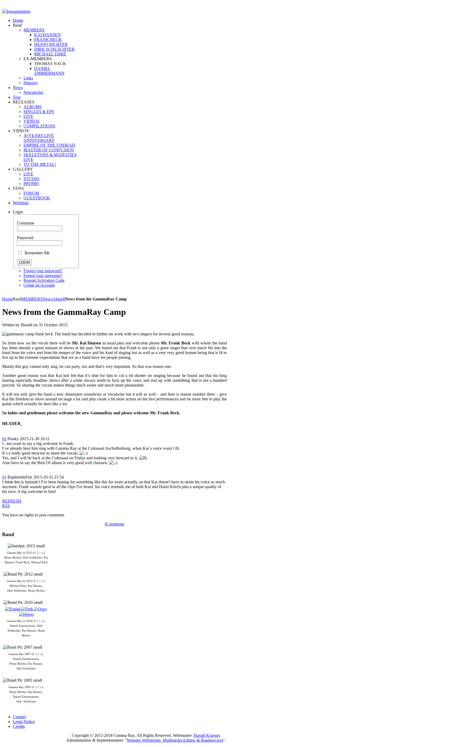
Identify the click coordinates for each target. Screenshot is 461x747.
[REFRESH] (22, 423)
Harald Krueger (207, 735)
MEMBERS (32, 299)
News (48, 299)
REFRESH (11, 501)
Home (7, 299)
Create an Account (39, 285)
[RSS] (21, 423)
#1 (4, 477)
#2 (4, 438)
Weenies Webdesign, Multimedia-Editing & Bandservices (175, 740)
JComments (114, 524)
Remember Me (36, 253)
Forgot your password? (42, 270)
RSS (6, 506)
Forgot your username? (42, 275)
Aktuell (59, 299)
